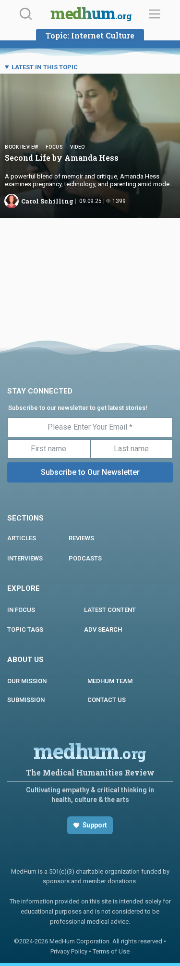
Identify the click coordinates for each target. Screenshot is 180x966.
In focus (21, 609)
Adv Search (103, 629)
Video (77, 147)
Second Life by (63, 158)
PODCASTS (85, 558)
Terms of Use (111, 951)
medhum (91, 14)
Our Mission (27, 681)
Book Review (21, 147)
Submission (26, 699)
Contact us (106, 699)
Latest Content (110, 609)
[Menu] (154, 14)
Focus (54, 147)
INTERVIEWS (25, 558)
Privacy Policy (68, 951)
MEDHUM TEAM (109, 681)
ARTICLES (21, 538)
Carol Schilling (47, 201)
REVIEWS (81, 538)
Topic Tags (25, 629)
